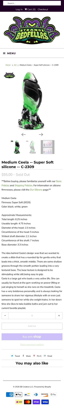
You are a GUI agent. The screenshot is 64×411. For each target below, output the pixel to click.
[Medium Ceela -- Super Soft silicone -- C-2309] (32, 101)
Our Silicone (36, 189)
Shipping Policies (23, 185)
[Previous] (23, 134)
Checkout (43, 9)
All (15, 65)
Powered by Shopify (42, 386)
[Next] (40, 134)
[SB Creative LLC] (32, 31)
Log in (19, 9)
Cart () (31, 9)
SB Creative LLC (26, 386)
